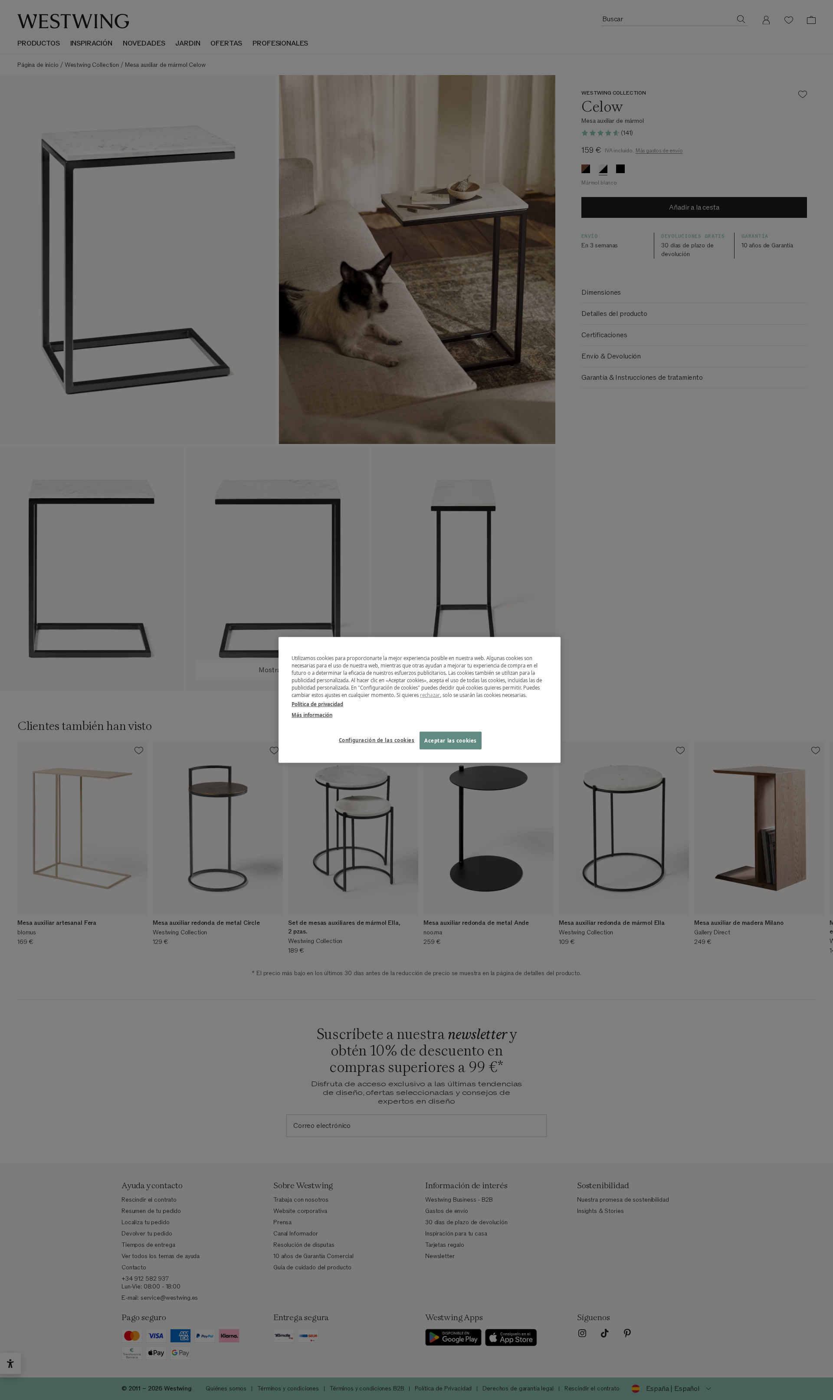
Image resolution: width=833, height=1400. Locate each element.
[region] (420, 700)
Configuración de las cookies (377, 739)
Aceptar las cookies (450, 740)
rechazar (430, 695)
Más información (312, 715)
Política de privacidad (317, 704)
